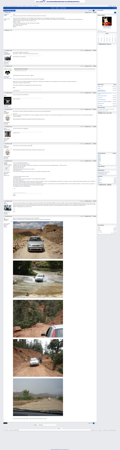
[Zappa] (7, 74)
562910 (95, 92)
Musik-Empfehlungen (101, 99)
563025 (95, 143)
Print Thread (6, 10)
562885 (95, 12)
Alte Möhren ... (100, 105)
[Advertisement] (41, 40)
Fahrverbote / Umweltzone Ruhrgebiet (104, 101)
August (107, 33)
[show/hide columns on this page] (116, 7)
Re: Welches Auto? (8, 50)
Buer (5, 141)
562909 (95, 66)
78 (100, 30)
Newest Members (101, 170)
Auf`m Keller (100, 97)
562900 (95, 50)
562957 (95, 109)
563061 (95, 216)
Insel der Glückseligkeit (8, 78)
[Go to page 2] (96, 10)
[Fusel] (7, 104)
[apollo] (8, 120)
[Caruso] (8, 136)
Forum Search (100, 10)
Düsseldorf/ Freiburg (7, 107)
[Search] (114, 8)
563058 (95, 201)
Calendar (57, 7)
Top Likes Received (101, 153)
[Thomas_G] (8, 60)
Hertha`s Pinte (100, 86)
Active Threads (63, 7)
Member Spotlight (101, 15)
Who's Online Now (101, 107)
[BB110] (7, 210)
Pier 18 (99, 88)
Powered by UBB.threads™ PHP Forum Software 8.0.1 (60, 449)
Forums (52, 7)
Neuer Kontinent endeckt (102, 95)
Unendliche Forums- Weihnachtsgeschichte (102, 91)
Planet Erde (6, 124)
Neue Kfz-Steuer (101, 103)
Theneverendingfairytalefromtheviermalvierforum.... (105, 93)
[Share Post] (91, 12)
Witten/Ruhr (6, 214)
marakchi (82, 50)
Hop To (35, 425)
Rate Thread (11, 10)
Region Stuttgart (6, 175)
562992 (95, 126)
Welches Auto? (8, 12)
